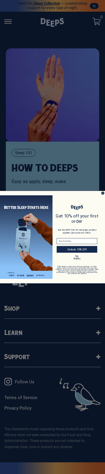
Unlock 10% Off (77, 249)
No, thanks (77, 257)
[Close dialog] (103, 193)
